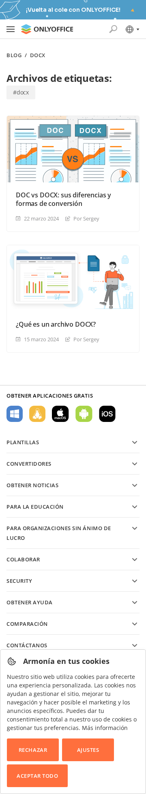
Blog (13, 55)
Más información (105, 728)
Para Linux (37, 414)
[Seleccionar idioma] (132, 29)
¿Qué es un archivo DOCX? (56, 324)
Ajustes (88, 749)
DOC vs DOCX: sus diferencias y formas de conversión (63, 199)
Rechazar (33, 749)
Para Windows (14, 414)
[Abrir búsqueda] (113, 29)
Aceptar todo (37, 775)
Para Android (83, 414)
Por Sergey (86, 218)
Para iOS (107, 414)
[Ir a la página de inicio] (47, 29)
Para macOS (60, 414)
